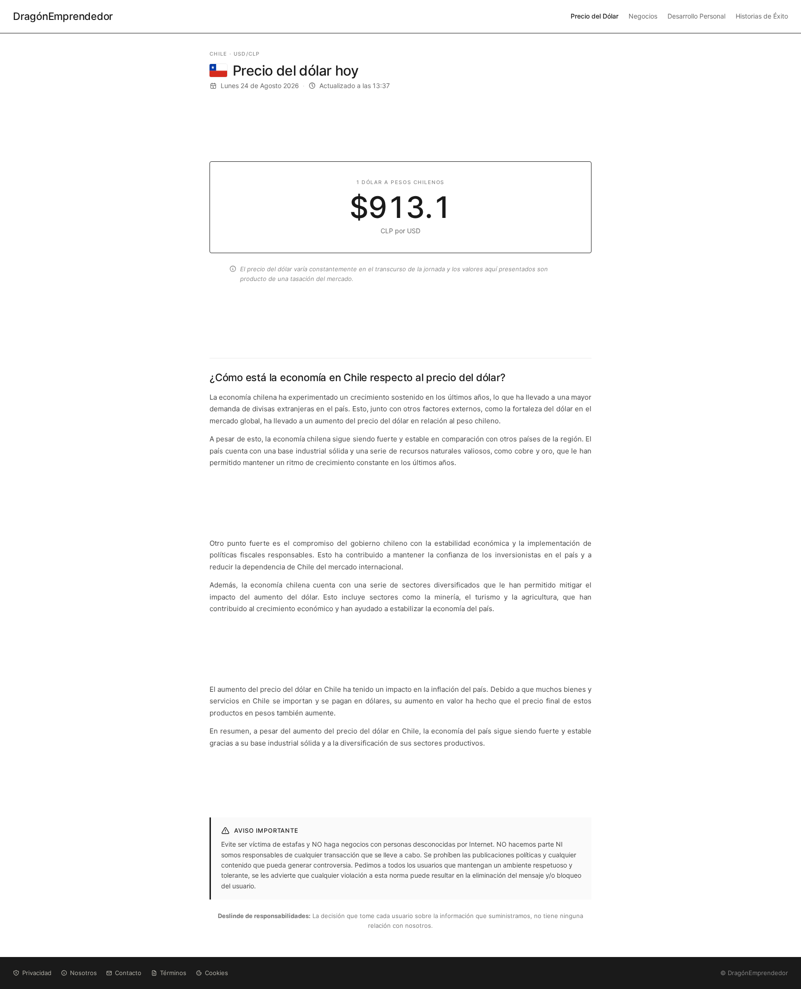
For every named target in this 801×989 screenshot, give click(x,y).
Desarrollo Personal (696, 16)
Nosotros (83, 972)
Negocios (643, 16)
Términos (173, 972)
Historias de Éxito (762, 16)
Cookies (216, 972)
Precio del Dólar (594, 16)
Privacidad (36, 972)
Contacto (128, 972)
